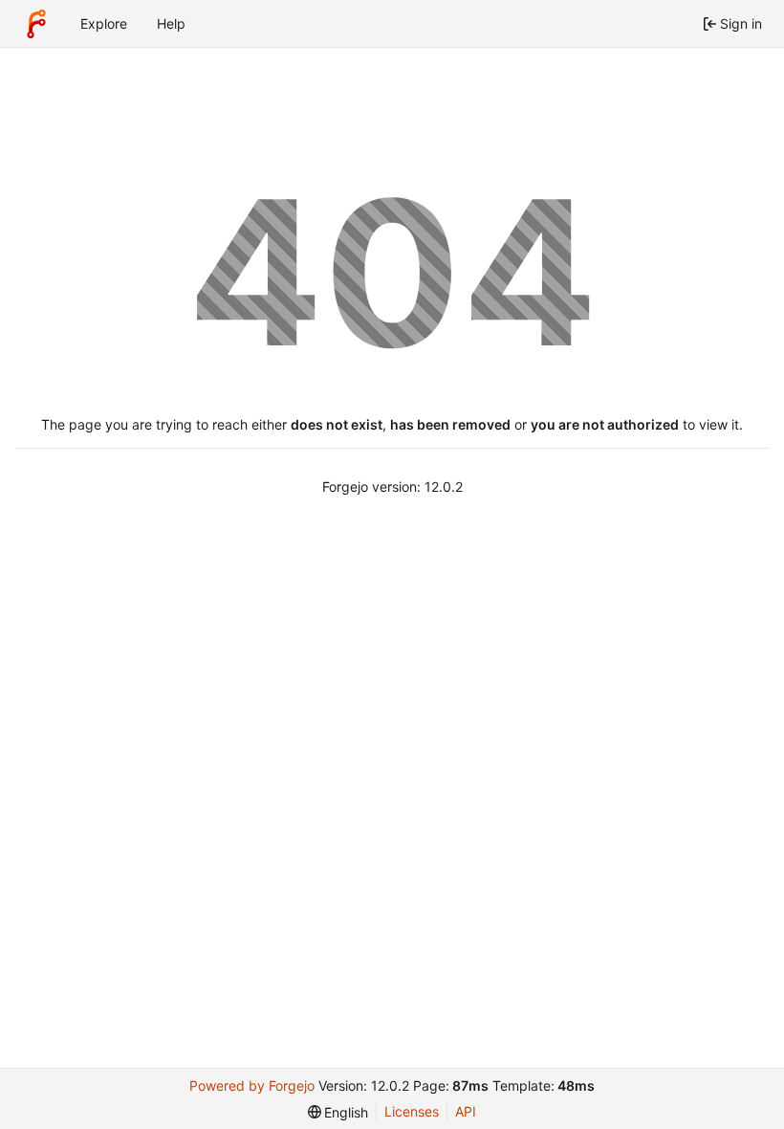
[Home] (36, 24)
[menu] (338, 1112)
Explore (103, 23)
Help (171, 23)
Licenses (411, 1111)
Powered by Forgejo (252, 1085)
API (465, 1111)
